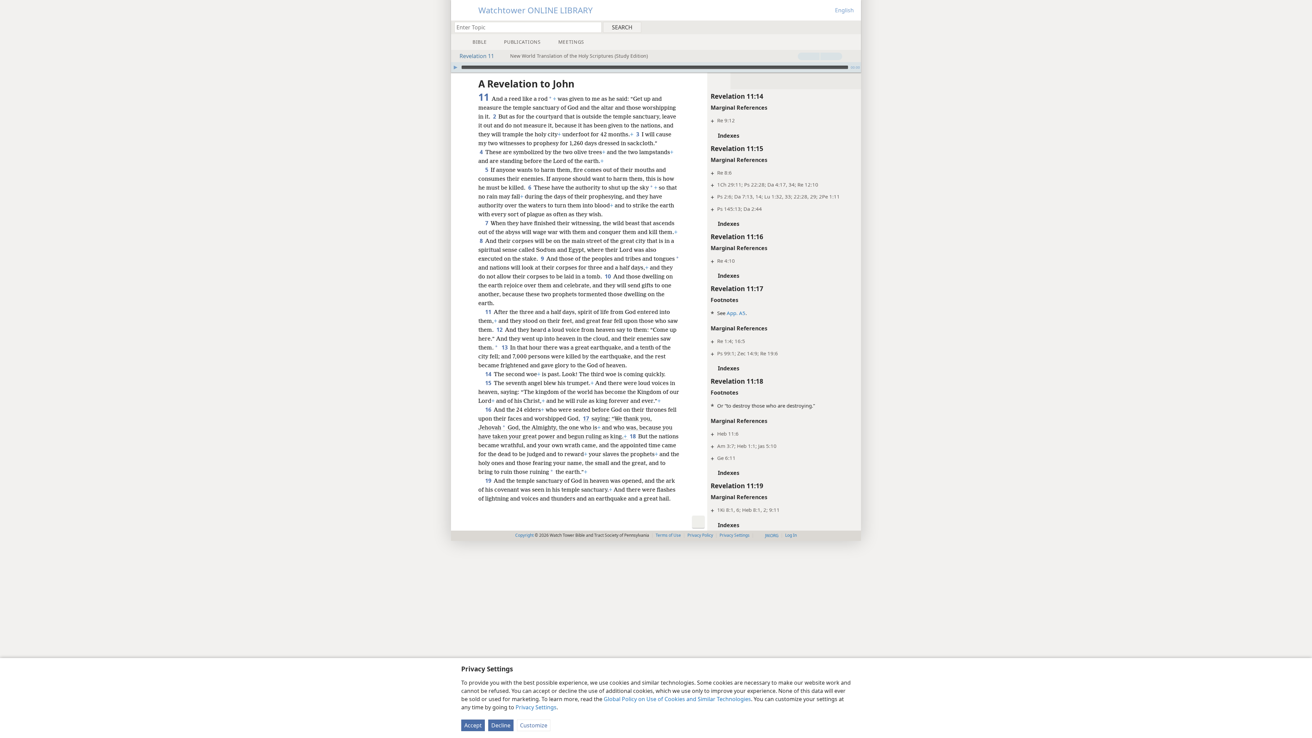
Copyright (524, 535)
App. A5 (736, 313)
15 (488, 383)
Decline (500, 725)
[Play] (455, 67)
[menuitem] (853, 27)
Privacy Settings (536, 707)
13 (505, 347)
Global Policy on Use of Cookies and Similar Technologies (677, 699)
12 (500, 329)
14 (488, 374)
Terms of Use (668, 535)
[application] (656, 67)
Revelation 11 (477, 56)
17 (586, 418)
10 (608, 276)
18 (633, 436)
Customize (533, 725)
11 (488, 312)
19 (488, 480)
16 (488, 409)
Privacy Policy (700, 535)
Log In (791, 535)
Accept (473, 725)
